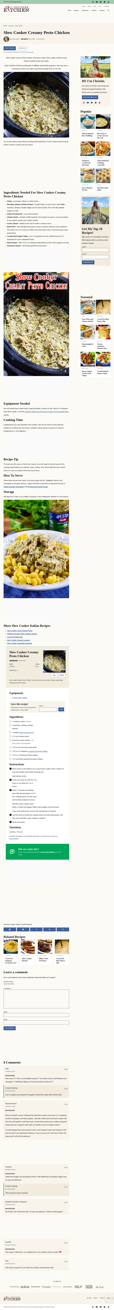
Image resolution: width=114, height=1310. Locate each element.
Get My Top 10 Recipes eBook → (13, 2)
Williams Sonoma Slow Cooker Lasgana (22, 634)
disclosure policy (30, 52)
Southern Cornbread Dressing (86, 163)
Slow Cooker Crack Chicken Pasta (19, 631)
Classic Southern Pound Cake (102, 346)
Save (61, 709)
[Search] (108, 10)
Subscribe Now (88, 262)
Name (6, 1012)
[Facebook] (101, 2)
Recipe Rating (8, 982)
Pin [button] (54, 675)
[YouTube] (97, 2)
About (83, 6)
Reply (66, 1069)
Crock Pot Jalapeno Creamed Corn (10, 961)
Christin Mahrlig (15, 39)
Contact (102, 1298)
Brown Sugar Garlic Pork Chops (87, 373)
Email (41, 706)
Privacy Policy (29, 1307)
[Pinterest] (105, 2)
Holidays (102, 10)
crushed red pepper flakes (37, 751)
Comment (8, 988)
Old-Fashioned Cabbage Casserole (103, 163)
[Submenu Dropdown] (79, 10)
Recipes (76, 10)
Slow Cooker (19, 25)
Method (94, 10)
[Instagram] (93, 2)
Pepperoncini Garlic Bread (38, 487)
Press (100, 6)
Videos (89, 6)
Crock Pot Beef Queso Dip (60, 961)
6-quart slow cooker (19, 698)
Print (62, 675)
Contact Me (106, 6)
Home (69, 10)
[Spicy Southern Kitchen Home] (16, 8)
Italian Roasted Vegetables (14, 487)
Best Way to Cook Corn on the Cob (102, 136)
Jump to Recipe (9, 48)
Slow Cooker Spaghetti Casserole (19, 643)
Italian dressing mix (26, 732)
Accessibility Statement (38, 1307)
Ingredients (85, 10)
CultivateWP (51, 1307)
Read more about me (90, 97)
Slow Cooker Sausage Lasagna (18, 640)
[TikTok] (108, 2)
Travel (94, 6)
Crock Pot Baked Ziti (14, 637)
